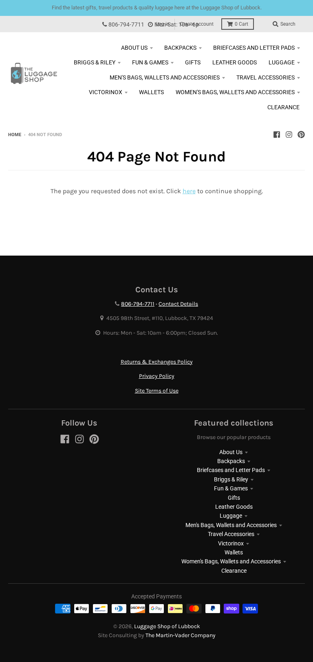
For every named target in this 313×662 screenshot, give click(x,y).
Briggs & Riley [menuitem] (94, 62)
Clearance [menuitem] (283, 107)
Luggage (231, 515)
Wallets (234, 552)
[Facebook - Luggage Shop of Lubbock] (276, 134)
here (189, 191)
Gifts (234, 497)
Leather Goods (234, 506)
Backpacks (231, 461)
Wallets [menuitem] (151, 92)
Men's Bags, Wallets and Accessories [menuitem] (165, 77)
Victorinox (231, 543)
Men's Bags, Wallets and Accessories (231, 525)
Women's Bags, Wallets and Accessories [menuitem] (235, 92)
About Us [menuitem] (134, 47)
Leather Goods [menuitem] (234, 62)
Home (14, 134)
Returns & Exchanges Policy (157, 361)
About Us (230, 452)
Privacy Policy (156, 376)
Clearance (234, 570)
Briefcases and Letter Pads (231, 470)
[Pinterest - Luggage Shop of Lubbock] (301, 134)
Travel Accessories (231, 534)
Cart (241, 24)
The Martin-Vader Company (180, 635)
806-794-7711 (126, 24)
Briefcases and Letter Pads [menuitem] (254, 47)
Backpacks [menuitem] (180, 47)
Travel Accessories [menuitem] (265, 77)
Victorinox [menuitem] (105, 92)
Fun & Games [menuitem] (150, 62)
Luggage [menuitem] (282, 62)
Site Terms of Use (157, 390)
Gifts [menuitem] (193, 62)
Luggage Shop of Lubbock (167, 626)
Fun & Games (231, 488)
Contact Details (178, 303)
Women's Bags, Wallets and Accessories (231, 561)
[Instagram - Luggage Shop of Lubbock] (289, 134)
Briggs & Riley (231, 479)
